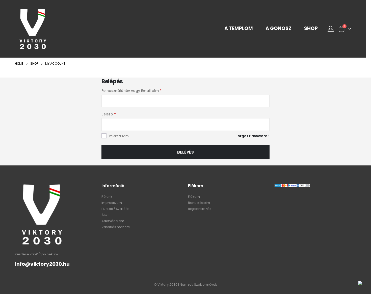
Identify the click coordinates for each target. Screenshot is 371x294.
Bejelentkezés (199, 208)
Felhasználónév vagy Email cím (131, 90)
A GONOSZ (279, 28)
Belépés (185, 152)
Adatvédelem (112, 220)
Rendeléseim (199, 202)
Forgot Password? (252, 135)
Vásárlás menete (115, 227)
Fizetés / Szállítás (115, 208)
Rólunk (106, 196)
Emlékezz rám (118, 136)
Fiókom (194, 196)
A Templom (238, 28)
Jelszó (108, 114)
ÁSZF (105, 214)
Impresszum (111, 202)
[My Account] (330, 29)
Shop (311, 28)
